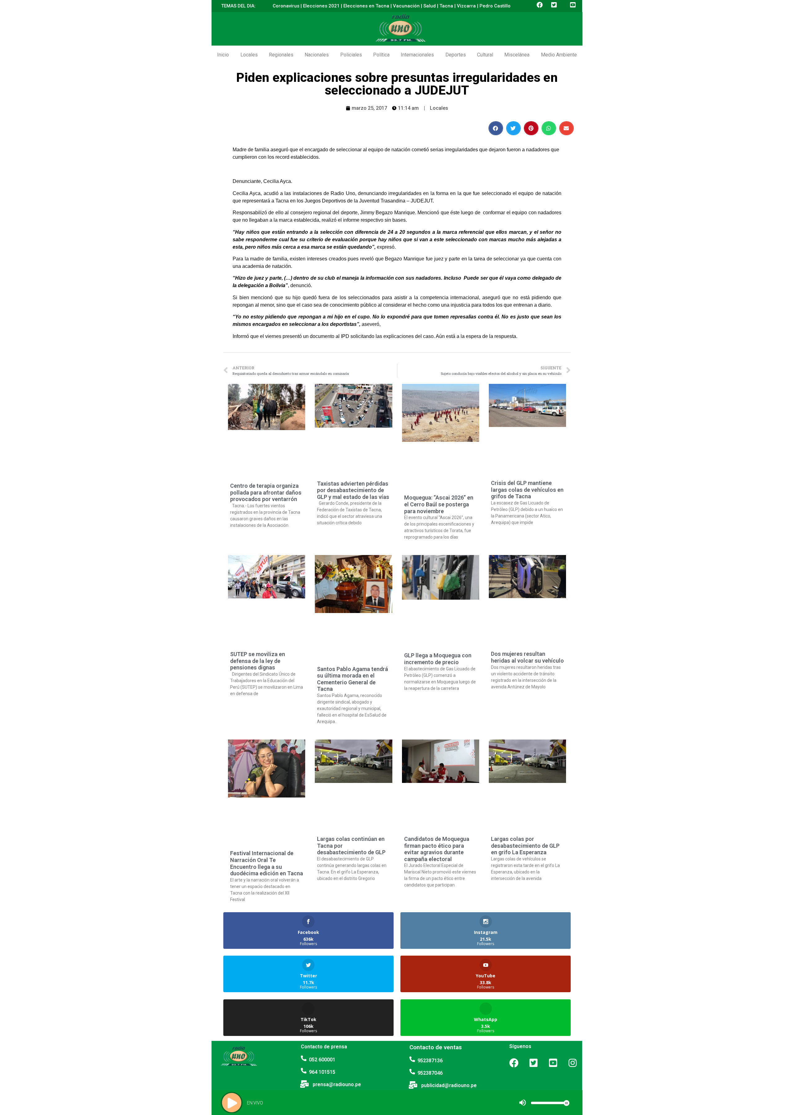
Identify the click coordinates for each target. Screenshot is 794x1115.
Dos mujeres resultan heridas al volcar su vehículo (527, 657)
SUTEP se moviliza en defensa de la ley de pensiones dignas (257, 661)
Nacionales (317, 55)
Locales (249, 55)
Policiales (351, 55)
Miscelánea (516, 55)
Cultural (485, 55)
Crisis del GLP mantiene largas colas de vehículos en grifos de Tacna (527, 490)
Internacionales (417, 55)
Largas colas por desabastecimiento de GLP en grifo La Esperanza (525, 845)
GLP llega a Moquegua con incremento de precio (437, 658)
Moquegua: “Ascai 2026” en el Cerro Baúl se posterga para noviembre (438, 504)
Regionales (281, 55)
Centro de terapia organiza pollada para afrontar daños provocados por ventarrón (265, 492)
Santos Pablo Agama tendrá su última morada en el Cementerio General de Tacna (352, 679)
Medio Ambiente (559, 55)
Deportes (455, 55)
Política (381, 55)
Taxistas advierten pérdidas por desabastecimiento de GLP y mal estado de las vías (353, 490)
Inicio (223, 55)
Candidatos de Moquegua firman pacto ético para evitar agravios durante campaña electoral (436, 849)
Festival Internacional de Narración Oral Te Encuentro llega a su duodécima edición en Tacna (266, 863)
